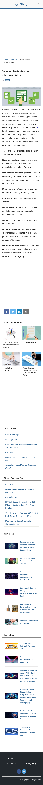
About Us (10, 759)
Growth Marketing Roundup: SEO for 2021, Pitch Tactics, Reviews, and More (22, 514)
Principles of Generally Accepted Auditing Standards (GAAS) (21, 445)
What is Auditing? (12, 435)
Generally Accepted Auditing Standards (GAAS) (20, 466)
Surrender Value (11, 497)
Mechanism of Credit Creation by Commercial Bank (18, 522)
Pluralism (9, 484)
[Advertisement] (21, 33)
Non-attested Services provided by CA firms (20, 458)
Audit (7, 80)
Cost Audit (9, 452)
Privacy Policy (30, 764)
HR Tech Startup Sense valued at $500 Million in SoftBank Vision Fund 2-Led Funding (20, 505)
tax (37, 127)
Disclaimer (29, 759)
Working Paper (11, 440)
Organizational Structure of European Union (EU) (19, 490)
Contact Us (11, 764)
